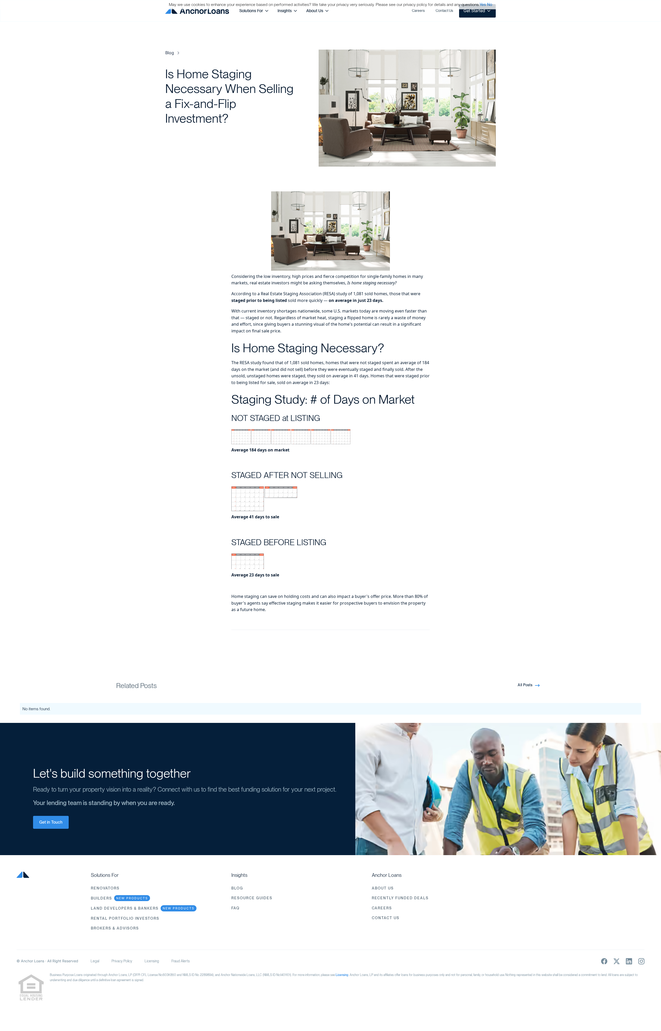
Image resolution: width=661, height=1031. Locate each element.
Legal (95, 961)
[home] (197, 11)
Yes (482, 4)
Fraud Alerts (180, 961)
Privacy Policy (122, 961)
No (489, 4)
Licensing (152, 961)
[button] (254, 10)
